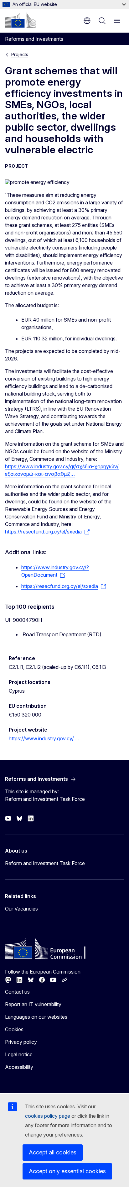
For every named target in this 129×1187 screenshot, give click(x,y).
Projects (19, 54)
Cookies (14, 1029)
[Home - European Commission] (20, 20)
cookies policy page (47, 1116)
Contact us (17, 992)
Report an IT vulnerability (33, 1004)
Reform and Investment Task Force (45, 863)
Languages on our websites (36, 1017)
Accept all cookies (52, 1152)
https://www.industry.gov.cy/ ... (44, 738)
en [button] (87, 21)
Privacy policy (21, 1042)
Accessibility (19, 1067)
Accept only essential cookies (67, 1171)
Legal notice (19, 1054)
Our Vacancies (21, 909)
